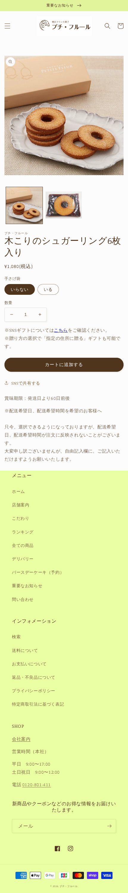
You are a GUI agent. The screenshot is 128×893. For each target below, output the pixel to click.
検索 (16, 636)
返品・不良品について (33, 677)
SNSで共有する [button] (25, 382)
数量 (8, 302)
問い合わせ (23, 599)
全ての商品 (23, 545)
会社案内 (21, 739)
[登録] (109, 826)
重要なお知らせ (27, 585)
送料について (25, 650)
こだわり (20, 518)
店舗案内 (20, 504)
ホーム (18, 491)
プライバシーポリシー (33, 690)
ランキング (23, 531)
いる (48, 289)
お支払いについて (29, 663)
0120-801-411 (36, 784)
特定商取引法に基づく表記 (38, 704)
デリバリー (23, 558)
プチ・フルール (69, 886)
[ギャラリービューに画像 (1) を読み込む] (24, 205)
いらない (20, 289)
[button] (7, 26)
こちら (61, 330)
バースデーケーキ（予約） (38, 572)
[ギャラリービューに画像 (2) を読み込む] (64, 205)
